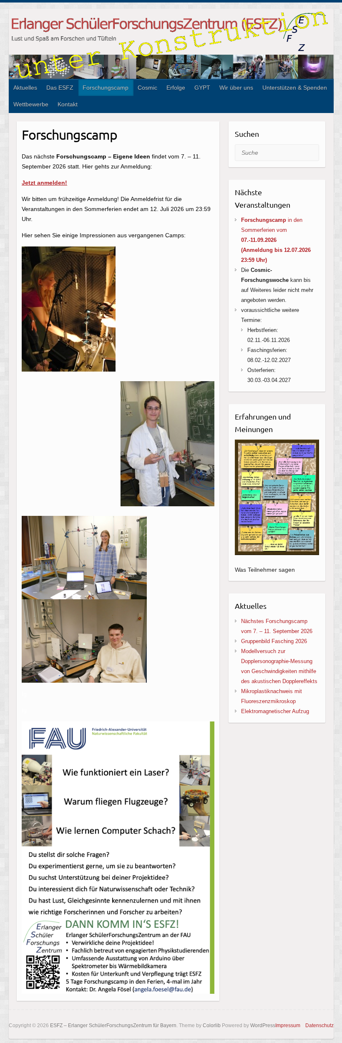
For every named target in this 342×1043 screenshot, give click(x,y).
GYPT (202, 87)
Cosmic (147, 87)
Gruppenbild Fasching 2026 (274, 641)
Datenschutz (319, 1025)
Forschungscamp (105, 87)
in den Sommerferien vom (276, 240)
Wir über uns (236, 87)
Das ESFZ (59, 87)
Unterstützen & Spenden (294, 87)
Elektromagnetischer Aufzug (275, 711)
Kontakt (68, 104)
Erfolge (175, 87)
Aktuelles (25, 87)
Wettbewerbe (30, 104)
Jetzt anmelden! (44, 182)
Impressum (287, 1025)
